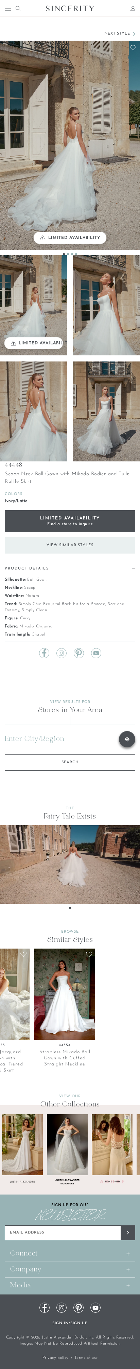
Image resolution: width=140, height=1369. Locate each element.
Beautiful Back (57, 604)
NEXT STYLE (117, 34)
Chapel (38, 634)
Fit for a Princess (89, 604)
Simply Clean (34, 610)
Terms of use (86, 1358)
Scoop (30, 588)
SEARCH (70, 762)
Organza (44, 626)
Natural (33, 596)
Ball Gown (37, 580)
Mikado (26, 626)
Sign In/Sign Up (70, 1323)
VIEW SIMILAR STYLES (70, 545)
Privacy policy (55, 1358)
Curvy (25, 618)
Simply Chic (30, 604)
